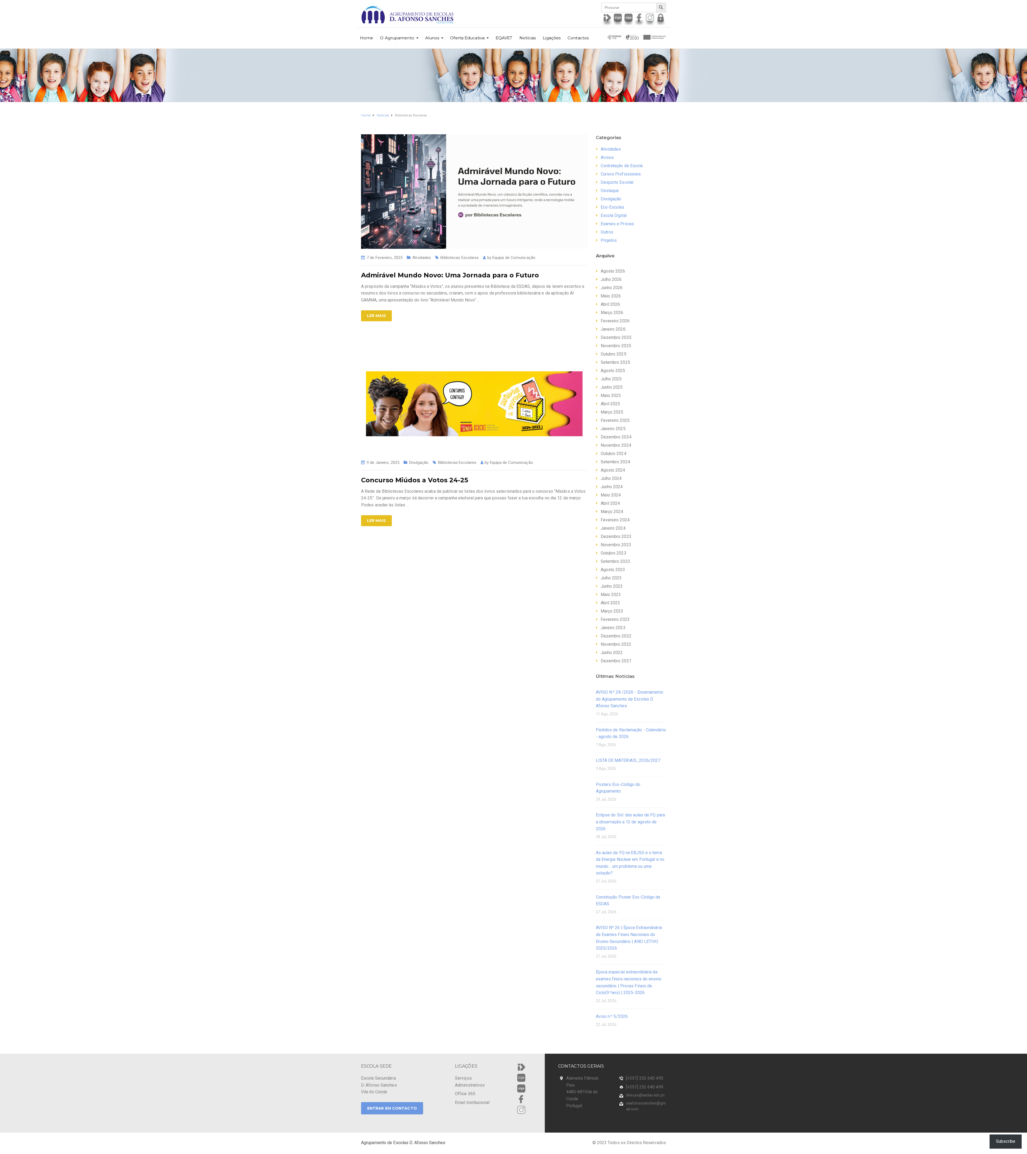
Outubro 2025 (613, 354)
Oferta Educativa (467, 37)
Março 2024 (612, 511)
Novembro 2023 (616, 544)
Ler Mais (376, 315)
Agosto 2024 (613, 470)
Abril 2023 (610, 602)
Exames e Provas (617, 223)
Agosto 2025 (613, 370)
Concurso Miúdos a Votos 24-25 (414, 480)
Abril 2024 (610, 503)
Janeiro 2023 (613, 627)
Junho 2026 (612, 287)
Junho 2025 (612, 387)
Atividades (421, 257)
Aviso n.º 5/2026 (612, 1016)
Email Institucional (472, 1102)
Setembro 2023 (615, 561)
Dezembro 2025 (616, 337)
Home (366, 37)
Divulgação (418, 462)
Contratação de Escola (622, 165)
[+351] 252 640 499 (644, 1087)
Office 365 (465, 1093)
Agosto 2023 (613, 569)
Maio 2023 (611, 594)
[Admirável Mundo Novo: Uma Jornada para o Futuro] (474, 191)
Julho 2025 (611, 378)
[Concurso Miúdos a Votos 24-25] (474, 396)
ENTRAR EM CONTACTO (392, 1108)
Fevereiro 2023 (615, 619)
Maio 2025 (611, 395)
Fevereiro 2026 (615, 320)
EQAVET (504, 37)
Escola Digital (614, 215)
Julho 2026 (611, 279)
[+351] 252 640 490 (644, 1078)
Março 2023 (612, 611)
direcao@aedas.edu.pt (645, 1095)
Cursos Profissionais (621, 174)
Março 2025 (612, 412)
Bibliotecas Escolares (459, 257)
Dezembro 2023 (616, 536)
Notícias (527, 37)
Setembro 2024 (615, 461)
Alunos (432, 37)
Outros (607, 232)
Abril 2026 (610, 304)
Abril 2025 (610, 403)
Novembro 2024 (616, 445)
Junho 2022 (612, 652)
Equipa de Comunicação (513, 257)
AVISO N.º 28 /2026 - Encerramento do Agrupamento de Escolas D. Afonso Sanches (629, 699)
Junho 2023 (612, 586)
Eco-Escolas (612, 207)
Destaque (610, 190)
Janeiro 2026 (613, 329)
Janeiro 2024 (613, 528)
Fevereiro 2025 (615, 420)
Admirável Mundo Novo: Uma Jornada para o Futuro (450, 275)
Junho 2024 (612, 486)
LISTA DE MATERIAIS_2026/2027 (628, 760)
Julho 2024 (611, 478)
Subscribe (1005, 1141)
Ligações (552, 37)
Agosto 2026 (613, 271)
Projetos (609, 240)
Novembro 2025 (616, 345)
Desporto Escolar (617, 182)
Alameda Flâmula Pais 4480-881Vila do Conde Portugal (582, 1092)
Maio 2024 (611, 495)
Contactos (578, 37)
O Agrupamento (397, 37)
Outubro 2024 (613, 453)
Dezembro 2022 (616, 636)
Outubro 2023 (613, 553)
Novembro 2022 (616, 644)
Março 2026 (612, 312)
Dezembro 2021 (616, 660)
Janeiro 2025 (613, 428)
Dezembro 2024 (616, 437)
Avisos (607, 157)
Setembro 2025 (615, 362)
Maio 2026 (611, 296)
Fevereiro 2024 (615, 519)
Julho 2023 (611, 577)
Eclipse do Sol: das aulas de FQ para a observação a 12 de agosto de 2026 (630, 821)
